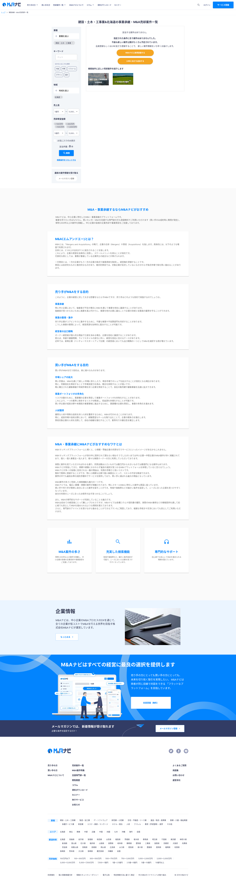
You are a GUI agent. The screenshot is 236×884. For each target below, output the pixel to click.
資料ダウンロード (104, 5)
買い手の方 (46, 5)
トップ (3, 12)
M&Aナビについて (76, 5)
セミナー (117, 5)
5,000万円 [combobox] (73, 112)
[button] (64, 43)
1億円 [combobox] (57, 112)
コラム (89, 5)
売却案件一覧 (58, 5)
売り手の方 (31, 5)
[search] (198, 4)
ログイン (207, 5)
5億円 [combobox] (57, 133)
